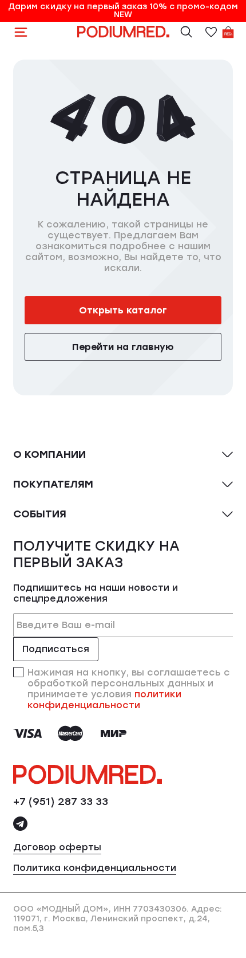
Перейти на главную (123, 346)
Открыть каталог (123, 310)
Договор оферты (57, 847)
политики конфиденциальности (104, 699)
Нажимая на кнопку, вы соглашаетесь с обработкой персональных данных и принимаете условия (128, 688)
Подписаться (55, 648)
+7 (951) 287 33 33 (60, 801)
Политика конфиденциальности (94, 867)
